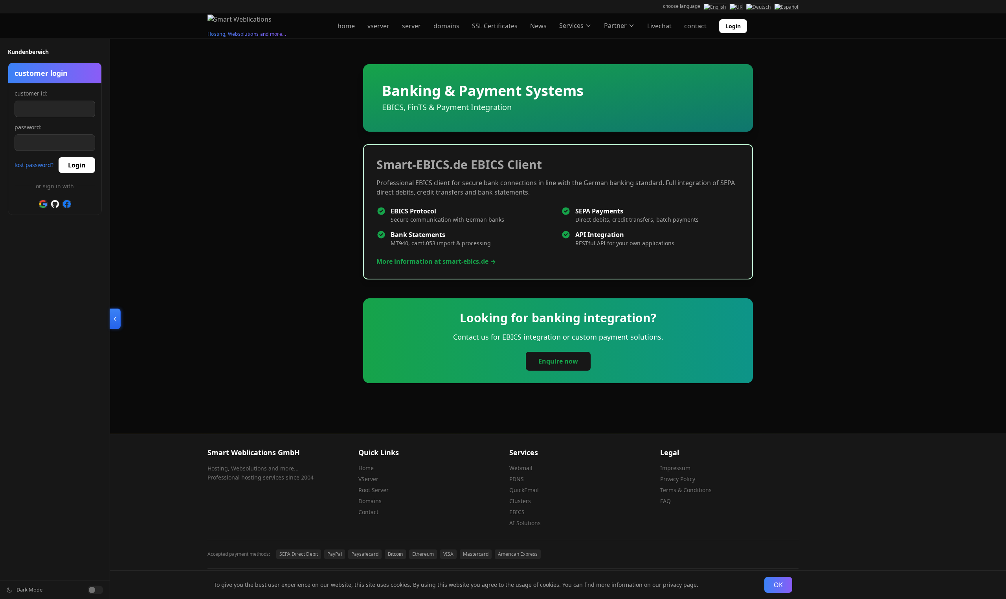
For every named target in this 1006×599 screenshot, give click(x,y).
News (538, 26)
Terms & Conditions (686, 490)
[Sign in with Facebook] (66, 204)
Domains (370, 501)
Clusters (520, 501)
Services (571, 25)
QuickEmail (524, 490)
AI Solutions (525, 523)
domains (446, 26)
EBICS (517, 512)
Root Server (373, 490)
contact (695, 26)
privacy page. (680, 584)
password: (28, 127)
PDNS (516, 479)
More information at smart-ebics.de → (436, 261)
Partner (615, 25)
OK (778, 585)
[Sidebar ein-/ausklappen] (115, 319)
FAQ (665, 501)
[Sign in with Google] (43, 204)
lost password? (34, 165)
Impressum (675, 468)
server (411, 26)
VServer (368, 479)
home (346, 26)
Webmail (520, 468)
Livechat (659, 26)
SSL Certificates (495, 26)
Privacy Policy (677, 479)
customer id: (31, 93)
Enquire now (558, 361)
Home (366, 468)
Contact (368, 512)
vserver (378, 26)
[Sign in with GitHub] (55, 204)
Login (733, 26)
